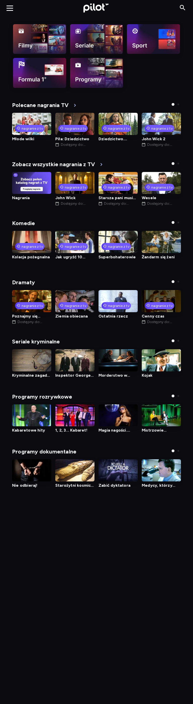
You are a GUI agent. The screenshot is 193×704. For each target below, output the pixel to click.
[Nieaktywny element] (39, 39)
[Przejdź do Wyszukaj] (182, 8)
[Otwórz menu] (10, 8)
